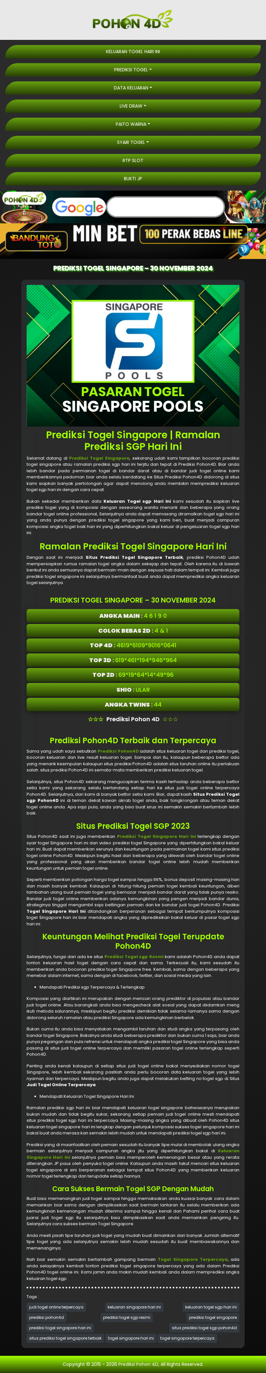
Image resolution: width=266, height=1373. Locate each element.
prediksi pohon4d (46, 1317)
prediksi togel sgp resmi (126, 1317)
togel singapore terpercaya (187, 1338)
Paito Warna (131, 124)
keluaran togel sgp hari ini (211, 1307)
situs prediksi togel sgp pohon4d (204, 1328)
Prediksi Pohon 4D (138, 1364)
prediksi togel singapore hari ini (60, 1328)
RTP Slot (133, 160)
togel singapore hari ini (131, 1338)
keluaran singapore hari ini (134, 1307)
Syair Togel (131, 142)
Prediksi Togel (131, 69)
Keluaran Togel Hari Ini (133, 51)
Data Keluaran (131, 88)
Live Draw (131, 106)
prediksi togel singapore (213, 1317)
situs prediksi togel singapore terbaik (65, 1338)
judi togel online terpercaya (56, 1307)
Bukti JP (133, 178)
